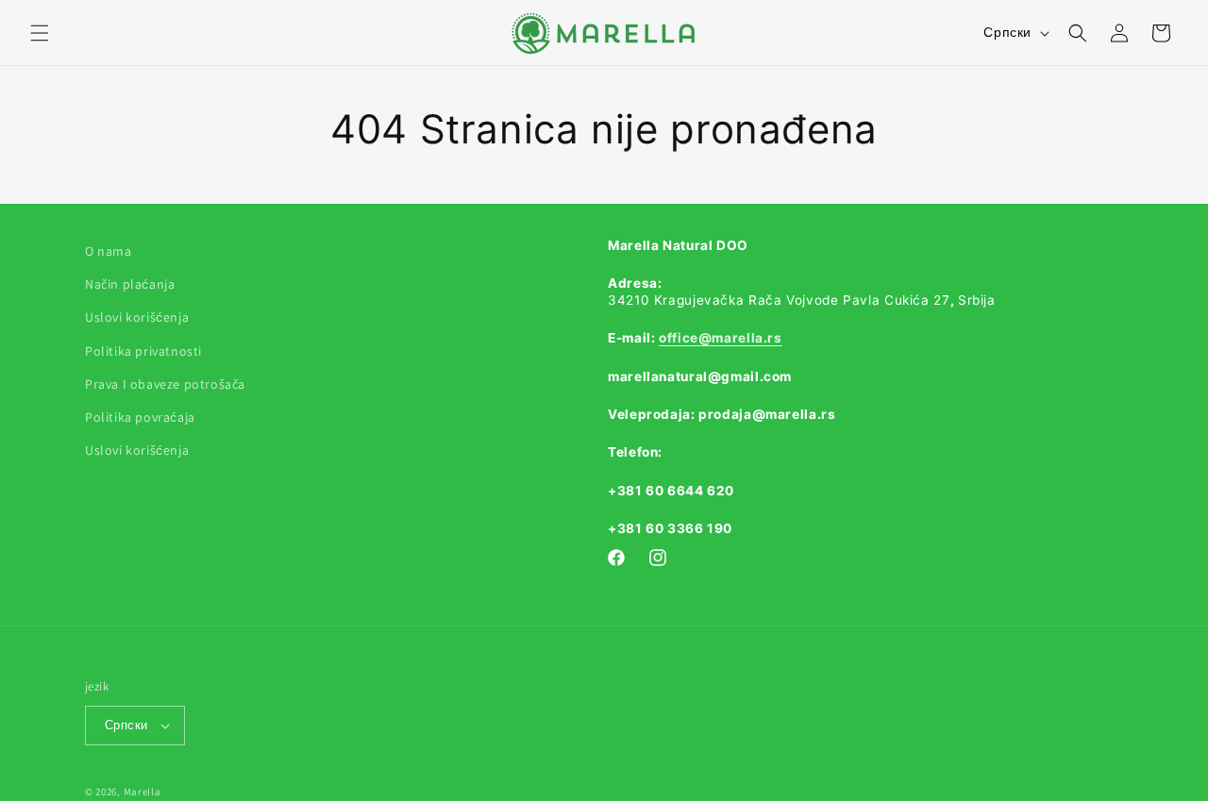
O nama (108, 250)
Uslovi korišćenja (137, 317)
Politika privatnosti (143, 350)
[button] (39, 33)
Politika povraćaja (140, 417)
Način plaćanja (130, 283)
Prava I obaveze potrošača (165, 383)
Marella (142, 791)
